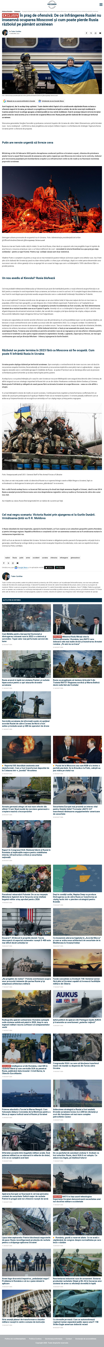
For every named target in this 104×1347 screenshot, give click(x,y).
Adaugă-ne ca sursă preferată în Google (21, 101)
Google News (23, 567)
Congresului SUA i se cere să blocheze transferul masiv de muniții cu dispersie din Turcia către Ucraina (76, 1065)
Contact (69, 1339)
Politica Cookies (35, 1339)
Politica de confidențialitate (15, 1339)
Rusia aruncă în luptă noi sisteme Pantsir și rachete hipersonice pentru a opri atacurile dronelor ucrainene (25, 682)
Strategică (17, 11)
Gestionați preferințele (53, 1339)
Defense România (7, 11)
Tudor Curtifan (16, 31)
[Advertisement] (77, 712)
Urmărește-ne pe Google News (53, 101)
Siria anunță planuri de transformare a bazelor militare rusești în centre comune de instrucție (23, 1320)
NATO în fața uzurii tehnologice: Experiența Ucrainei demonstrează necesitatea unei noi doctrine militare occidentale (77, 1199)
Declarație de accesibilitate (85, 1339)
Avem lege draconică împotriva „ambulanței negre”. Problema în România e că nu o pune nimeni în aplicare (26, 1281)
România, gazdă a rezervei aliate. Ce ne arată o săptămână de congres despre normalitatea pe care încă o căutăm (77, 1240)
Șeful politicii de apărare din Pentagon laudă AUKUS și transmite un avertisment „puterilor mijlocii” (77, 1021)
